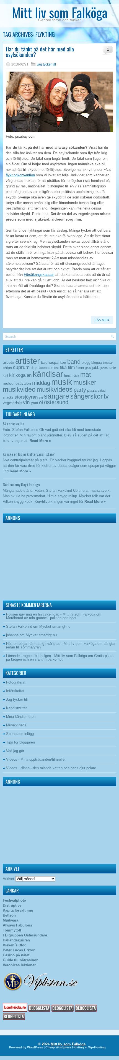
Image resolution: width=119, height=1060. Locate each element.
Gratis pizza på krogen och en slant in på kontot (59, 657)
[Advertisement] (37, 560)
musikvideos (55, 389)
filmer (80, 368)
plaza (92, 390)
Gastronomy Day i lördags (21, 484)
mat (85, 374)
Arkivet (8, 879)
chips (7, 367)
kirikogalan (20, 375)
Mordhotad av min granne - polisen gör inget (41, 618)
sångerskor (86, 396)
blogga (96, 363)
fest (56, 368)
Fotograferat (15, 682)
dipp (34, 368)
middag (41, 382)
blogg (86, 362)
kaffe (112, 368)
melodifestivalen (17, 383)
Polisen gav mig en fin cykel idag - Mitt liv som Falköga (50, 614)
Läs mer (102, 320)
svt (41, 397)
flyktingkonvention (20, 175)
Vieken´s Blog (15, 945)
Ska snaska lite (13, 423)
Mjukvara (10, 920)
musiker (84, 382)
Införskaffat (15, 691)
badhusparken (53, 362)
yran (34, 403)
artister (27, 361)
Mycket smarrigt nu (54, 626)
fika (63, 367)
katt (5, 376)
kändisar (48, 374)
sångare (56, 396)
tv (106, 396)
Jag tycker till (46, 64)
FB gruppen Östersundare (25, 935)
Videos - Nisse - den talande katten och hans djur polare (51, 768)
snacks (8, 397)
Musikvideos (16, 725)
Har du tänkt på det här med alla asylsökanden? (40, 52)
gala (88, 368)
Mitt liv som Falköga (59, 12)
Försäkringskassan (39, 275)
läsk (76, 375)
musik (61, 381)
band (74, 361)
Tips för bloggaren (20, 742)
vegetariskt (12, 403)
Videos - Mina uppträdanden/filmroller (36, 759)
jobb (95, 367)
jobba (104, 368)
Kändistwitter (16, 708)
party (80, 389)
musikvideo (19, 389)
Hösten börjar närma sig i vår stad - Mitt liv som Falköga (51, 644)
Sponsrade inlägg (20, 734)
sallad (101, 390)
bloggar (108, 362)
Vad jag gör (15, 751)
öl (41, 402)
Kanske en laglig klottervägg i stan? (29, 454)
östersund (56, 402)
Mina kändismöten (20, 716)
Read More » (40, 441)
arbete (8, 362)
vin (26, 402)
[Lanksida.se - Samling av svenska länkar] (15, 1010)
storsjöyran (26, 397)
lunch (68, 376)
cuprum (21, 367)
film (71, 367)
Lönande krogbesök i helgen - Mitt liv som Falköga (46, 656)
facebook (45, 368)
